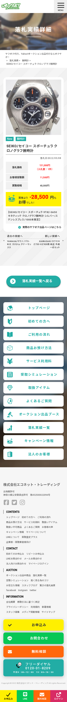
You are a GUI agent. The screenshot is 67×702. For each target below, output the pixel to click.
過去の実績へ (15, 236)
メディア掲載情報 (30, 612)
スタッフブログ (29, 585)
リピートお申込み (35, 554)
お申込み (39, 625)
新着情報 (46, 607)
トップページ (39, 308)
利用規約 (35, 607)
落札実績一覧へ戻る (37, 281)
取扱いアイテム (49, 522)
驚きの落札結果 (47, 585)
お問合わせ (39, 638)
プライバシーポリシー (17, 607)
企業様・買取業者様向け (18, 542)
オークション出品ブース (39, 414)
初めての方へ (39, 321)
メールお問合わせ (33, 558)
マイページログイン (38, 563)
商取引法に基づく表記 (28, 602)
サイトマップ (48, 612)
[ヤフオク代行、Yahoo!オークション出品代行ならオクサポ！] (17, 6)
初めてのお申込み (15, 554)
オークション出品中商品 (18, 575)
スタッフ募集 (13, 612)
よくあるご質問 (39, 401)
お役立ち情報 (13, 585)
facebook (11, 590)
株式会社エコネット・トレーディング (31, 485)
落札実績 (13, 60)
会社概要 (10, 602)
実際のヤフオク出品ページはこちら (42, 227)
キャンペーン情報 (39, 441)
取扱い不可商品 (14, 527)
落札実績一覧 (39, 428)
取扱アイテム (39, 388)
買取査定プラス (29, 537)
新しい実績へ (52, 236)
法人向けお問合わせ (16, 563)
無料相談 (39, 651)
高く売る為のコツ (40, 580)
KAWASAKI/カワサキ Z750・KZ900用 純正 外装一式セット (47, 244)
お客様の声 (47, 527)
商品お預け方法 (39, 348)
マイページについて (36, 532)
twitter (33, 590)
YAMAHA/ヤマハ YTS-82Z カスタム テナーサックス (19, 244)
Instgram (23, 590)
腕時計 (25, 60)
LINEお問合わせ (14, 558)
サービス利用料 (39, 361)
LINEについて (13, 537)
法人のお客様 (39, 454)
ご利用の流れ (39, 334)
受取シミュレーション (39, 374)
